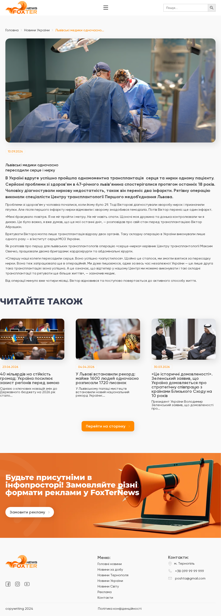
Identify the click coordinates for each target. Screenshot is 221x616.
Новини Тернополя (113, 575)
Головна (12, 30)
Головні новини (110, 564)
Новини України (37, 30)
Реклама (105, 592)
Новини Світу (108, 586)
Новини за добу (110, 569)
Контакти (105, 597)
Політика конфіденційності (120, 609)
